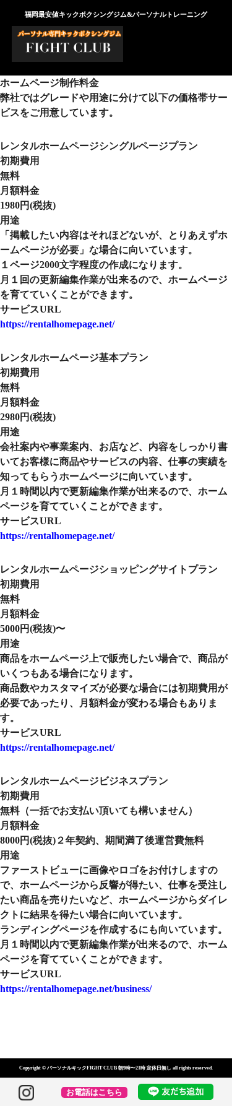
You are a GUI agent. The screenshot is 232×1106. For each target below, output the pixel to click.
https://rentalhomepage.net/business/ (76, 988)
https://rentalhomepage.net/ (57, 324)
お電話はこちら (94, 1092)
